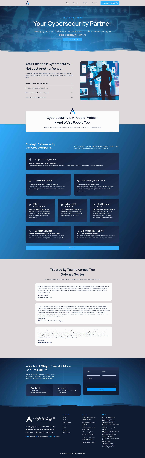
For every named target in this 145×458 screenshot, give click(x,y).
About (85, 3)
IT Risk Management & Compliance (88, 428)
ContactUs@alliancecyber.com (38, 392)
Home (68, 3)
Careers (65, 430)
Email (104, 371)
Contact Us (66, 425)
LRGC (50, 342)
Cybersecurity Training (88, 442)
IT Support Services (88, 439)
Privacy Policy (66, 432)
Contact (94, 3)
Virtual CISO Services (88, 434)
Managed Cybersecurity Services (89, 423)
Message (89, 378)
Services (75, 3)
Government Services (88, 437)
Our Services (66, 420)
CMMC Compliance (87, 432)
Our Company (67, 422)
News (64, 427)
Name (88, 371)
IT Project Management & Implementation (89, 418)
